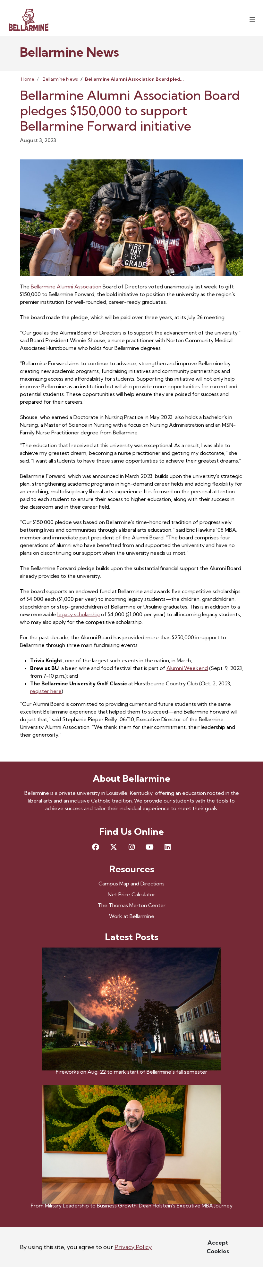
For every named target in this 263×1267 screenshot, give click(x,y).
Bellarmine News (60, 79)
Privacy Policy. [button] (133, 1247)
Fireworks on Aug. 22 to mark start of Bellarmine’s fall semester (131, 1072)
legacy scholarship (78, 614)
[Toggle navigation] (252, 19)
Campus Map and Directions (131, 883)
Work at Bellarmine (131, 916)
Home (27, 79)
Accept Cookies (218, 1247)
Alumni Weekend (187, 668)
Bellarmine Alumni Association (66, 286)
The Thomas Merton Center (131, 905)
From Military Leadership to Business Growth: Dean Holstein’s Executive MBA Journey (132, 1205)
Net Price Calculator (131, 894)
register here (46, 691)
